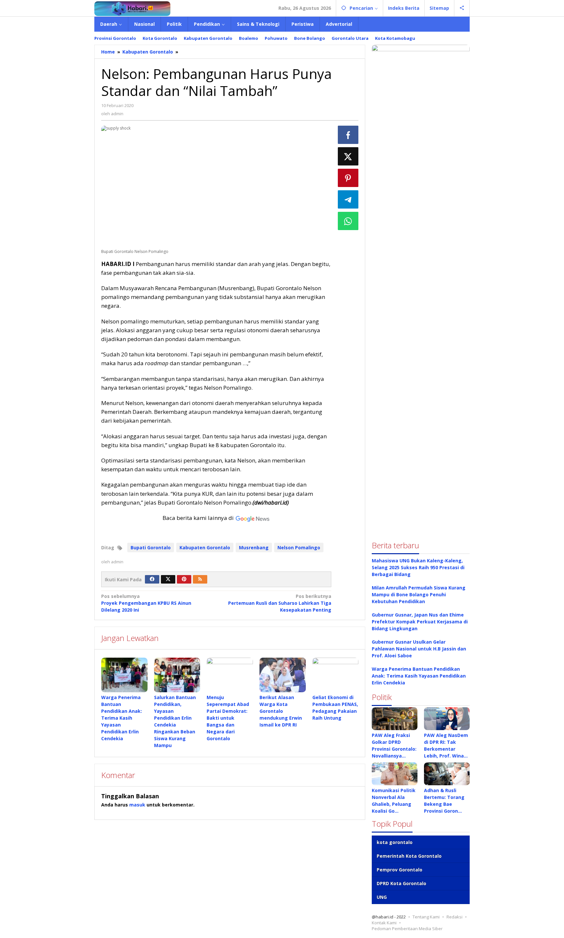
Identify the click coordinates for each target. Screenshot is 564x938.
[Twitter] (168, 579)
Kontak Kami (384, 923)
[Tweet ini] (348, 156)
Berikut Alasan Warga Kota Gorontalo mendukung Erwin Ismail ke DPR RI (280, 711)
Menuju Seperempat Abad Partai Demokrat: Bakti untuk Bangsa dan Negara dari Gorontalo (228, 718)
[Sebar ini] (348, 135)
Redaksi (454, 917)
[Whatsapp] (348, 221)
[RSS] (200, 579)
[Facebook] (152, 579)
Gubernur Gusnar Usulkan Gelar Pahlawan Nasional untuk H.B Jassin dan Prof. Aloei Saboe (419, 649)
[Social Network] (462, 8)
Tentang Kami (426, 917)
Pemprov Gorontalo (399, 870)
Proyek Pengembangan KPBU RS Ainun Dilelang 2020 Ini (146, 603)
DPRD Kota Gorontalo (401, 883)
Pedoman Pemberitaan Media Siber (407, 928)
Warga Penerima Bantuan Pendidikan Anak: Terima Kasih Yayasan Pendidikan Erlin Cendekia (121, 718)
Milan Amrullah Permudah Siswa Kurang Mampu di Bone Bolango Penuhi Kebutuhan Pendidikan (418, 594)
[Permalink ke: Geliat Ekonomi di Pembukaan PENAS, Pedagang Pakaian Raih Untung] (335, 675)
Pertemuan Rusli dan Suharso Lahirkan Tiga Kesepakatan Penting (279, 603)
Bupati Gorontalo (151, 547)
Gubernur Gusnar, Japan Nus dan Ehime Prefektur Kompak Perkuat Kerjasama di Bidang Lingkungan (420, 622)
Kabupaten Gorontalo (205, 547)
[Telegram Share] (348, 199)
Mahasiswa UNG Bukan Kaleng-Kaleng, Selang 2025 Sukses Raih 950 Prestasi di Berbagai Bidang (418, 567)
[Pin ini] (348, 178)
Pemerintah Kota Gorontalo (409, 856)
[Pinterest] (184, 579)
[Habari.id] (132, 8)
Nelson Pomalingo (298, 547)
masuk (137, 805)
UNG (382, 897)
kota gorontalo (395, 842)
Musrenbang (254, 547)
